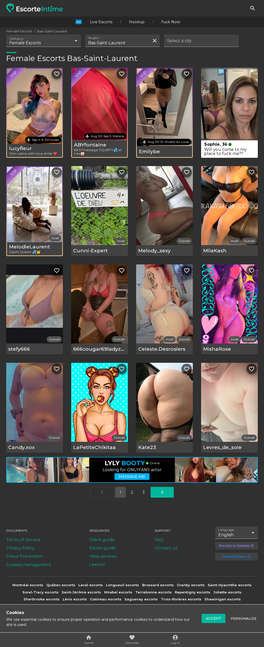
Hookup (137, 22)
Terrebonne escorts (153, 592)
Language (226, 530)
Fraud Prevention (24, 556)
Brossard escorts (158, 585)
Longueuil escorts (122, 585)
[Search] (253, 8)
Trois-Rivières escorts (181, 599)
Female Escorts (19, 31)
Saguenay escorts (141, 599)
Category (16, 38)
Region (93, 38)
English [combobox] (226, 534)
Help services (103, 556)
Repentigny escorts (192, 592)
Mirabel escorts (118, 592)
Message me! (132, 476)
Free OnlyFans (234, 556)
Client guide (102, 539)
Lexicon (97, 564)
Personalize (244, 618)
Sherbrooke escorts (41, 599)
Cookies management (28, 564)
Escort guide (102, 548)
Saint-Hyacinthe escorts (230, 585)
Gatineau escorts (105, 599)
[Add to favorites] (57, 74)
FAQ (159, 539)
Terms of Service (23, 539)
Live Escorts (101, 22)
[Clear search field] (155, 41)
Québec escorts (60, 585)
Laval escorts (90, 585)
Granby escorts (191, 585)
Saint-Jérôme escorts (81, 592)
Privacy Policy (20, 548)
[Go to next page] (162, 492)
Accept (213, 618)
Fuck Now (170, 22)
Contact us (166, 548)
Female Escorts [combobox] (25, 42)
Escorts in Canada (234, 546)
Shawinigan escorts (222, 599)
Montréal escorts (27, 585)
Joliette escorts (227, 592)
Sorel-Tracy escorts (40, 592)
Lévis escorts (75, 599)
